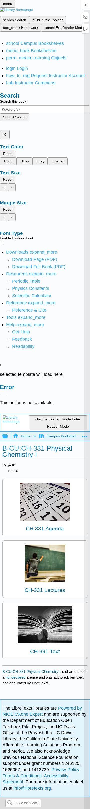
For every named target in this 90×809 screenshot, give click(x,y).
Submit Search (14, 117)
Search (10, 803)
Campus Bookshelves (64, 436)
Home (25, 436)
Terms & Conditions (22, 775)
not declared (16, 677)
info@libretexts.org (31, 788)
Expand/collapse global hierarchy (8, 436)
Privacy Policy (65, 769)
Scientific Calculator (32, 295)
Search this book (13, 101)
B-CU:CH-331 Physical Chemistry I (31, 671)
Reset (7, 154)
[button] (22, 339)
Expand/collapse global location (85, 435)
